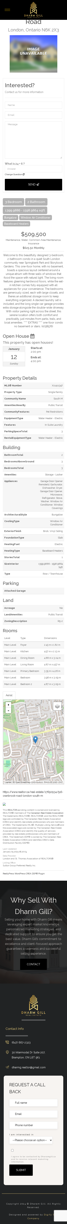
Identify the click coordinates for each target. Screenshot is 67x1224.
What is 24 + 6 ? (15, 163)
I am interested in (21, 1134)
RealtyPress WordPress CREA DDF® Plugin (24, 873)
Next (61, 54)
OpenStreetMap (23, 782)
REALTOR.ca (14, 810)
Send (32, 184)
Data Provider (9, 856)
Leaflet (8, 782)
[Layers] (57, 706)
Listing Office (9, 863)
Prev (5, 54)
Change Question (14, 174)
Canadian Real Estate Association (47, 813)
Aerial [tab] (9, 695)
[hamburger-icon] (7, 9)
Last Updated (10, 849)
